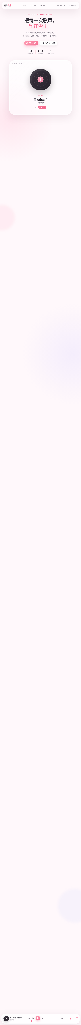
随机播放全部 (50, 43)
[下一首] (42, 1018)
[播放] (38, 1018)
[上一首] (33, 1018)
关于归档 (33, 5)
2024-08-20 (42, 107)
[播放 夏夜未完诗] (40, 79)
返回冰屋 (42, 5)
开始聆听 (32, 43)
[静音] (62, 1019)
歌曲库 (24, 5)
